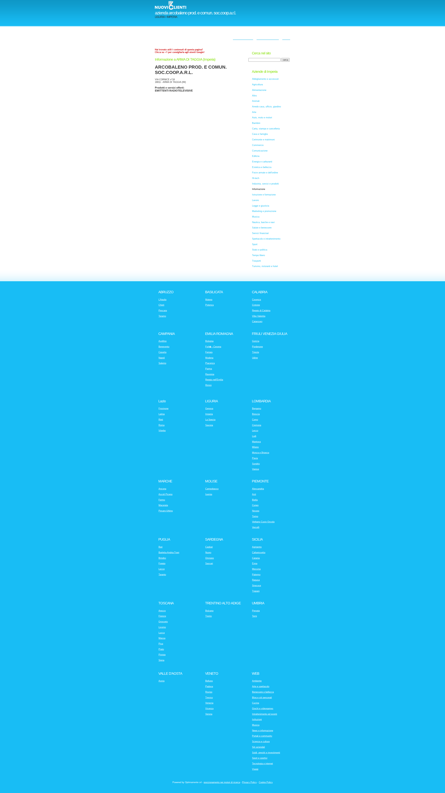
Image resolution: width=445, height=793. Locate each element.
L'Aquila (162, 299)
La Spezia (210, 419)
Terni (254, 616)
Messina (256, 569)
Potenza (209, 305)
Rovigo (208, 692)
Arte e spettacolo (260, 686)
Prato (161, 649)
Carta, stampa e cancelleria (266, 128)
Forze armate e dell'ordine (265, 172)
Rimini (208, 385)
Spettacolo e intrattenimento (266, 238)
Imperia (209, 414)
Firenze (162, 616)
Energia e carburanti (262, 161)
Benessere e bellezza (263, 692)
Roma (161, 425)
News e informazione (262, 730)
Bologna (209, 341)
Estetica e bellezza (261, 167)
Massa (162, 638)
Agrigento (257, 547)
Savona (209, 425)
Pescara (163, 310)
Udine (255, 357)
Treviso (209, 697)
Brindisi (162, 558)
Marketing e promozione (264, 211)
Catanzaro (257, 321)
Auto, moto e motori (262, 117)
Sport (254, 244)
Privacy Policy (249, 782)
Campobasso (212, 488)
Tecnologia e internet (262, 763)
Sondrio (256, 463)
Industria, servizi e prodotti (265, 183)
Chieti (161, 305)
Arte (254, 112)
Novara (255, 511)
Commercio (258, 145)
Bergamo (256, 408)
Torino (255, 516)
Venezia (209, 703)
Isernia (208, 494)
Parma (208, 368)
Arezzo (162, 610)
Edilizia (255, 156)
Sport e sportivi (259, 758)
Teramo (162, 316)
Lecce (162, 569)
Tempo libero (258, 255)
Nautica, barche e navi (263, 222)
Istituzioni (257, 719)
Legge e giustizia (260, 205)
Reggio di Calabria (261, 310)
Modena (209, 357)
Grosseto (163, 621)
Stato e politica (259, 249)
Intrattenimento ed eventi (264, 714)
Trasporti (256, 261)
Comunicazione (260, 150)
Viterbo (162, 430)
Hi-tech (255, 178)
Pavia (255, 458)
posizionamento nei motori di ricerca (222, 782)
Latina (162, 414)
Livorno (162, 627)
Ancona (162, 488)
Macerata (163, 505)
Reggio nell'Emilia (214, 379)
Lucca (162, 632)
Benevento (164, 346)
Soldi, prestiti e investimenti (266, 752)
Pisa (161, 643)
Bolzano (209, 610)
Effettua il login (243, 37)
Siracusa (256, 585)
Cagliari (209, 547)
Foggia (162, 563)
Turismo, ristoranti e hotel (265, 266)
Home (286, 37)
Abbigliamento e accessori (265, 79)
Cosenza (256, 299)
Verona (208, 714)
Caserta (162, 352)
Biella (255, 500)
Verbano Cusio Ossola (263, 521)
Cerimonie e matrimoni (263, 139)
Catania (256, 558)
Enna (254, 563)
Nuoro (208, 552)
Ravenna (209, 374)
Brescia (256, 414)
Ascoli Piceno (165, 494)
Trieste (255, 352)
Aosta (161, 681)
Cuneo (255, 505)
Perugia (256, 610)
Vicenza (209, 708)
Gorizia (255, 341)
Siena (161, 660)
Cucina (255, 703)
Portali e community (262, 736)
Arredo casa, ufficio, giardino (266, 106)
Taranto (162, 574)
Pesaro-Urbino (166, 511)
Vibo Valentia (258, 316)
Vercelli (255, 527)
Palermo (256, 574)
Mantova (256, 441)
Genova (209, 408)
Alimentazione (259, 90)
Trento (208, 616)
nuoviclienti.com (268, 37)
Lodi (254, 436)
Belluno (209, 681)
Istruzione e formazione (264, 194)
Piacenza (210, 363)
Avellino (163, 341)
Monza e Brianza (260, 452)
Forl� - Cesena (213, 346)
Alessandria (258, 488)
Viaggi (255, 769)
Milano (255, 447)
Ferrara (208, 352)
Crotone (256, 305)
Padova (209, 686)
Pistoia (162, 654)
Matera (208, 299)
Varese (255, 469)
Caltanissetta (258, 552)
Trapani (256, 591)
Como (255, 419)
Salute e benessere (262, 227)
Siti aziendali (258, 747)
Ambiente (257, 681)
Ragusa (256, 580)
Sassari (209, 563)
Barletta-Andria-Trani (169, 552)
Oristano (209, 558)
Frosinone (163, 408)
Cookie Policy (266, 782)
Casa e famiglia (260, 134)
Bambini (256, 123)
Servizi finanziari (260, 233)
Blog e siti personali (262, 697)
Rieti (161, 419)
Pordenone (257, 346)
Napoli (162, 357)
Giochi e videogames (262, 708)
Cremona (256, 425)
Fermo (162, 500)
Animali (256, 101)
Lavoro (255, 200)
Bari (161, 547)
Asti (254, 494)
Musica (255, 216)
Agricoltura (257, 84)
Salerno (162, 363)
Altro (254, 95)
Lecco (255, 430)
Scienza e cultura (261, 741)
